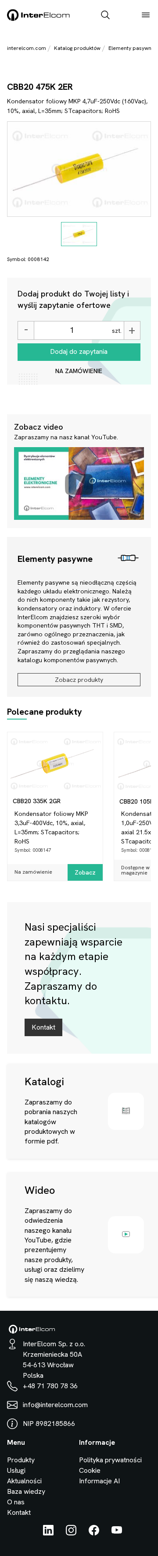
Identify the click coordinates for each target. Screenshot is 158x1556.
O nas (16, 1502)
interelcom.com (26, 48)
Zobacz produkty (79, 680)
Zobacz (85, 872)
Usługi (16, 1470)
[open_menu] (145, 16)
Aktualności (24, 1480)
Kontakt (43, 1027)
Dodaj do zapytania (79, 351)
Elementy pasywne (131, 48)
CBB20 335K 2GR (37, 801)
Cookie (90, 1470)
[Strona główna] (38, 19)
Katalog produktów (77, 48)
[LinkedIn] (48, 1533)
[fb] (94, 1533)
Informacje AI (99, 1480)
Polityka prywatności (110, 1459)
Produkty (21, 1459)
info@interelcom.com (55, 1404)
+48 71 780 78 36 (50, 1385)
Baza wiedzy (26, 1491)
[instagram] (71, 1533)
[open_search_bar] (105, 16)
